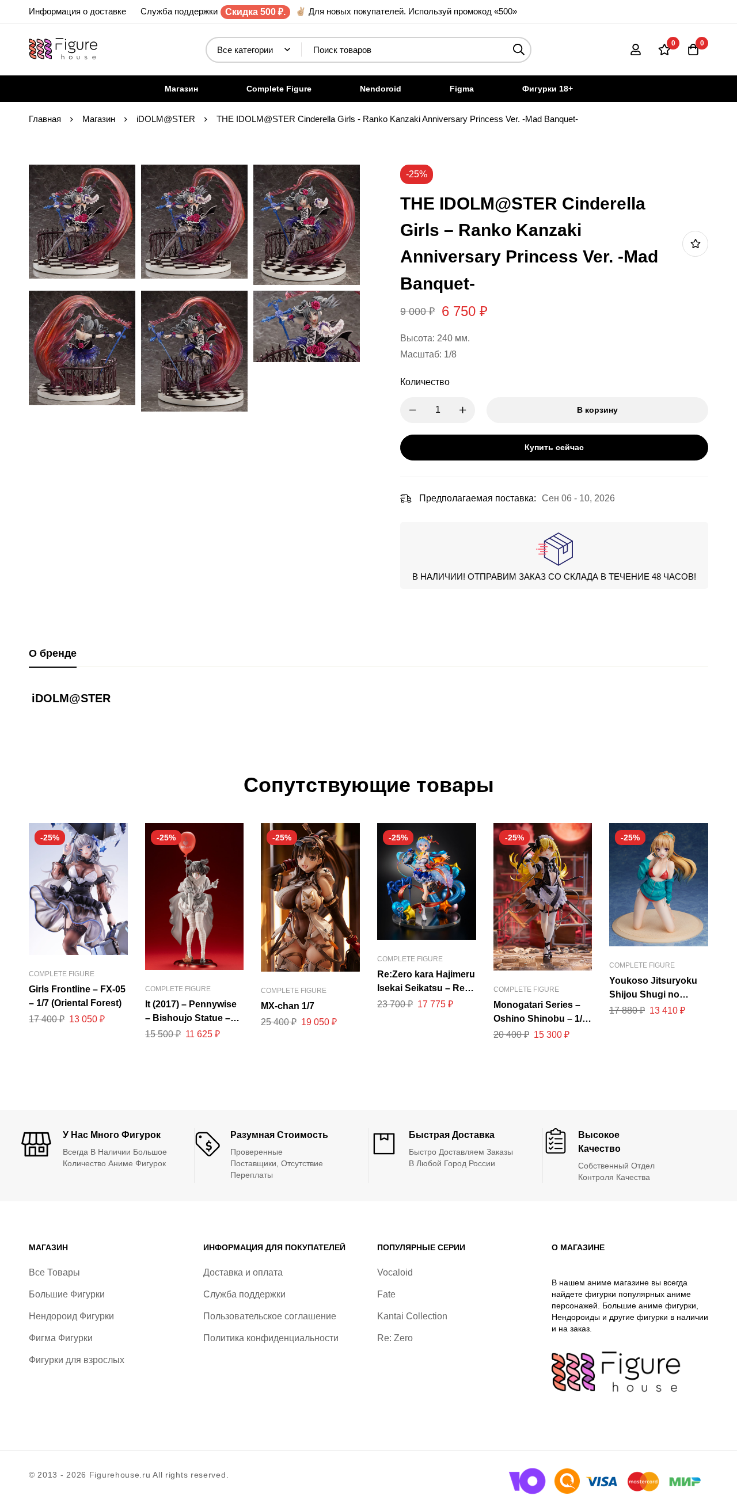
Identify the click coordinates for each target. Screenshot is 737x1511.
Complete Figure (61, 974)
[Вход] (635, 49)
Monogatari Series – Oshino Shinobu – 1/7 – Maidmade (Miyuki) (540, 1018)
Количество (425, 382)
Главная (45, 119)
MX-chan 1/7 (287, 1006)
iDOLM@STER (165, 119)
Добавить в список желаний (695, 244)
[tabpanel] (368, 704)
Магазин (98, 119)
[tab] (53, 654)
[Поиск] (518, 50)
